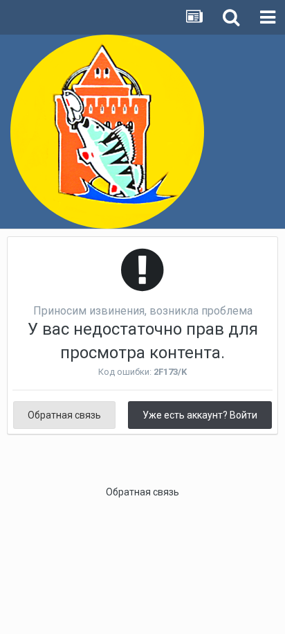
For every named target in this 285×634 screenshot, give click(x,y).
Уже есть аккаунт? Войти (199, 415)
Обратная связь (64, 415)
